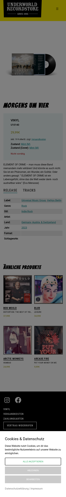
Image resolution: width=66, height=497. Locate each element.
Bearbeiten (33, 479)
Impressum (37, 488)
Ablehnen (33, 470)
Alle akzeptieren (33, 461)
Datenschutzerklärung (17, 488)
